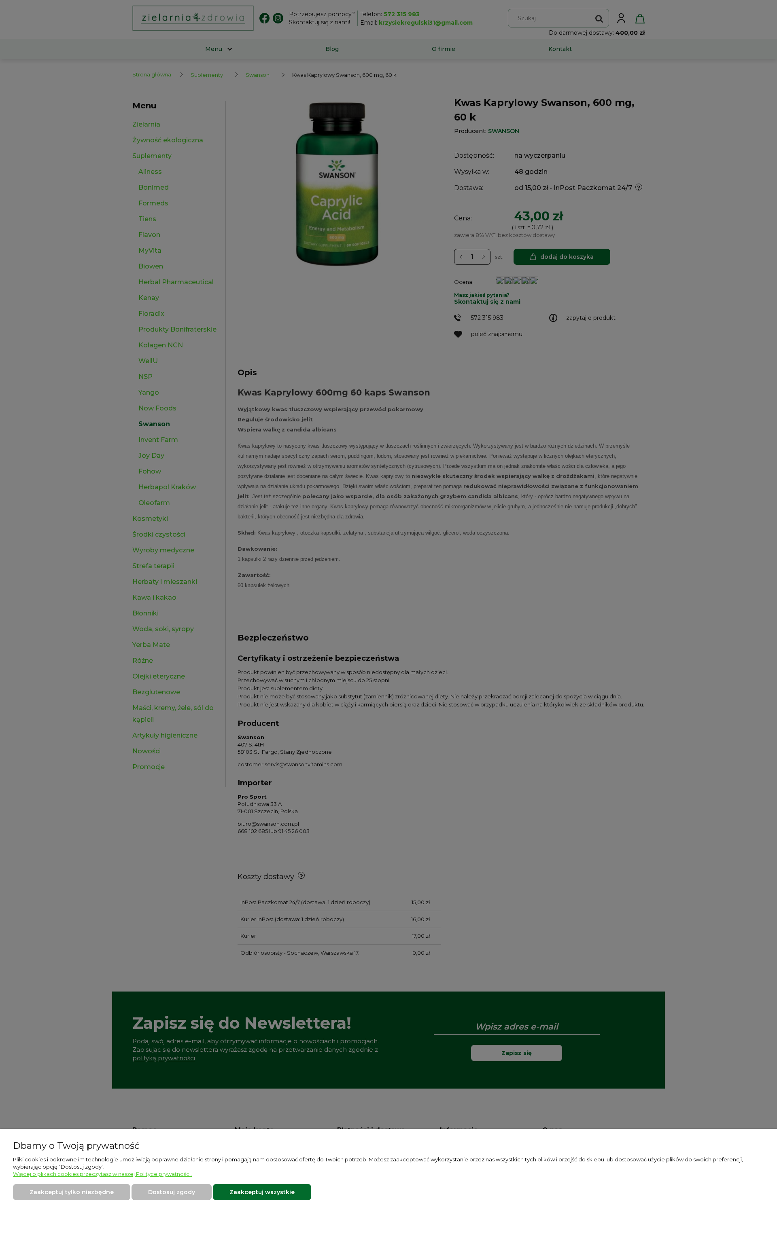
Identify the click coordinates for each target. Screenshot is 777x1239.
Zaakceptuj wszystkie (262, 1192)
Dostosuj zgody (171, 1192)
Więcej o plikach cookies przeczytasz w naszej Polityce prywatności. (102, 1174)
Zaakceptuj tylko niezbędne (72, 1192)
